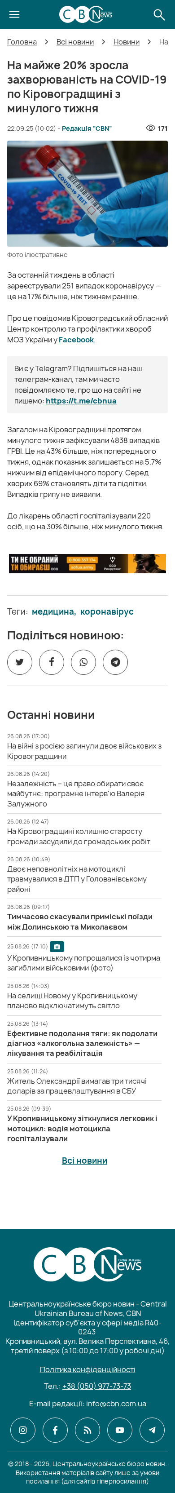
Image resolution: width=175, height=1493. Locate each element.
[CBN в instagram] (22, 1430)
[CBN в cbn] (87, 1430)
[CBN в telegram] (152, 1430)
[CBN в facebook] (55, 1430)
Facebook (76, 340)
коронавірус (107, 612)
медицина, (54, 612)
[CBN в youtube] (119, 1430)
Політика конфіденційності (88, 1369)
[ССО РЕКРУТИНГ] (87, 564)
